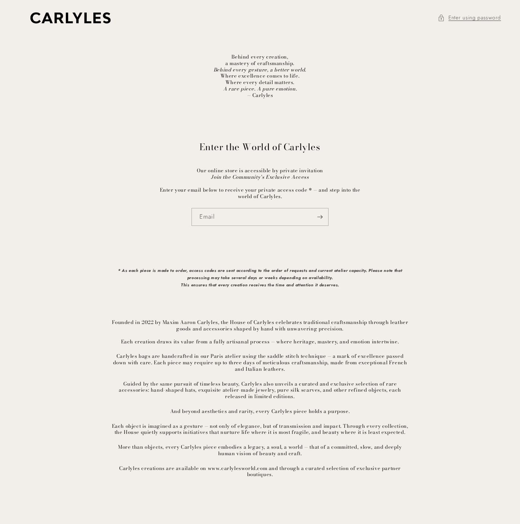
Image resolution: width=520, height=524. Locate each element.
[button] (469, 17)
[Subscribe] (319, 217)
